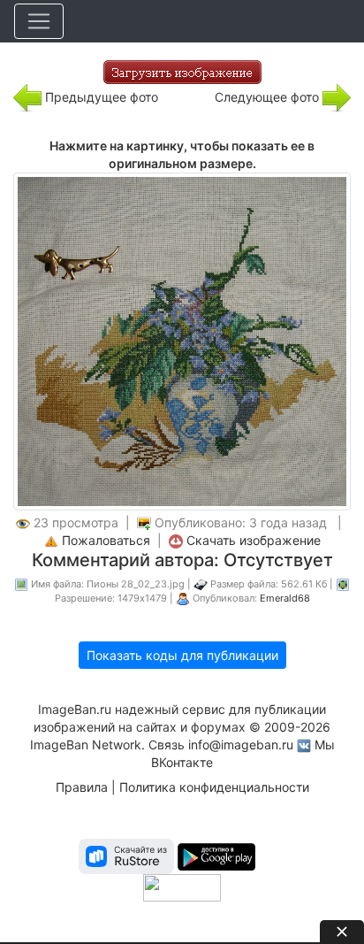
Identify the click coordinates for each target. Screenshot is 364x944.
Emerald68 (285, 598)
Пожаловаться (106, 540)
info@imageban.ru (240, 744)
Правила (82, 786)
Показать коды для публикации (182, 655)
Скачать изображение (253, 540)
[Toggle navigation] (39, 21)
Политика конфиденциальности (214, 786)
